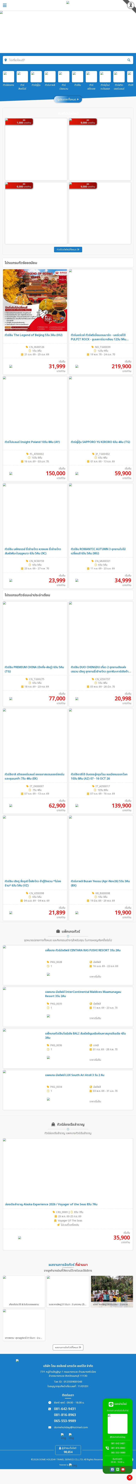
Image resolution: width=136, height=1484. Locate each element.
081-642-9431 (65, 1409)
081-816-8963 (65, 1415)
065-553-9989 (65, 1421)
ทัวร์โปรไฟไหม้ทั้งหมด (67, 249)
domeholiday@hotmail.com (71, 1427)
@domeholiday (117, 1437)
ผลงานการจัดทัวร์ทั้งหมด (67, 1347)
